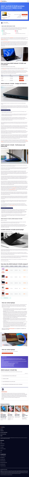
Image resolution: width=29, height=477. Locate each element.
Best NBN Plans (2, 457)
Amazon (7, 288)
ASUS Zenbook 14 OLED (6, 41)
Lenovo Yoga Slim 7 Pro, (12, 189)
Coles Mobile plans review (10, 415)
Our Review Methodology (3, 432)
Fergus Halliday (6, 22)
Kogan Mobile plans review (17, 415)
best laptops (11, 37)
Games (1, 450)
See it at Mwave (25, 16)
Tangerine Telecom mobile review (25, 415)
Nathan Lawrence (2, 413)
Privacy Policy (2, 469)
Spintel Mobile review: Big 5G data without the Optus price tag (4, 416)
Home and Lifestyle (3, 448)
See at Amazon (25, 14)
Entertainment (2, 445)
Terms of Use (5, 469)
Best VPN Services (2, 464)
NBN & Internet (2, 443)
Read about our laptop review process (7, 353)
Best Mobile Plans (2, 459)
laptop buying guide (11, 328)
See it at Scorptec (21, 80)
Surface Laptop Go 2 (12, 205)
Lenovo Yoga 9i (14, 187)
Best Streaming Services (3, 462)
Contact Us (2, 430)
